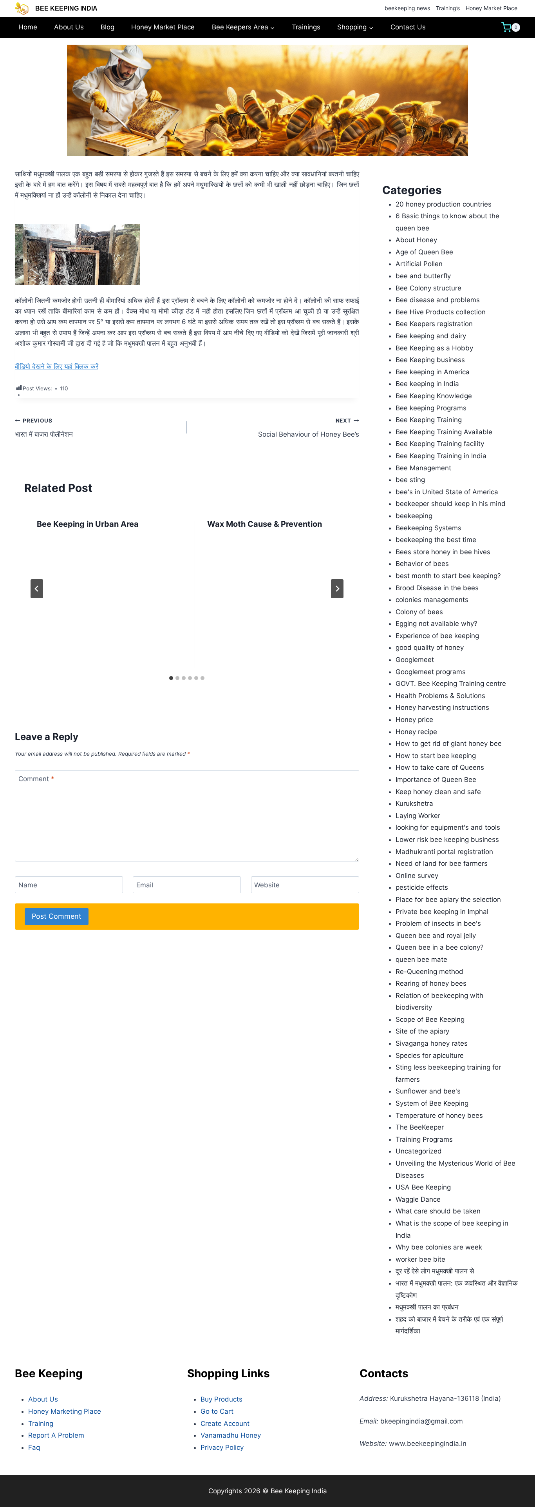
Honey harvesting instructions (442, 707)
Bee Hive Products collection (441, 312)
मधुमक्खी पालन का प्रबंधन (427, 1307)
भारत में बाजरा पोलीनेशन (44, 427)
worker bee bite (420, 1259)
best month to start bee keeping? (448, 576)
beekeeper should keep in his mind (451, 504)
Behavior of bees (422, 564)
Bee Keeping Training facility (440, 444)
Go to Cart (217, 1411)
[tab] (171, 678)
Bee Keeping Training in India (441, 456)
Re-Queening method (429, 972)
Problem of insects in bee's (438, 923)
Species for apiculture (430, 1055)
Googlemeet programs (431, 672)
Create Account (225, 1423)
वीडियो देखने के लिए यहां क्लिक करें (56, 366)
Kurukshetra (414, 803)
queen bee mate (421, 959)
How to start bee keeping (436, 756)
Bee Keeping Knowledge (434, 396)
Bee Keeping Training (429, 420)
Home (27, 27)
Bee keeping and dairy (431, 336)
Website (267, 885)
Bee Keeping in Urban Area (88, 524)
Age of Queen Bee (424, 252)
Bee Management (423, 468)
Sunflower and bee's (428, 1091)
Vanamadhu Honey (231, 1435)
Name (27, 885)
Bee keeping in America (433, 372)
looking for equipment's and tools (448, 827)
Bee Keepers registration (434, 324)
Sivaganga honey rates (432, 1043)
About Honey (416, 240)
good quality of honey (430, 647)
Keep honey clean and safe (438, 792)
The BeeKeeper (420, 1127)
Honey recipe (416, 732)
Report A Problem (56, 1435)
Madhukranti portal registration (444, 852)
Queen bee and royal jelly (436, 935)
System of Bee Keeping (432, 1103)
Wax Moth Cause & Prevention (264, 524)
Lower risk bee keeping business (447, 839)
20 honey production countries (444, 204)
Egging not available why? (436, 623)
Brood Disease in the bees (437, 588)
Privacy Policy (222, 1447)
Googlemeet (415, 660)
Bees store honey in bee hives (443, 552)
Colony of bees (419, 612)
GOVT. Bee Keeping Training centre (451, 683)
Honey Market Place (491, 8)
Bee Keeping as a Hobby (434, 348)
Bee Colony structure (428, 288)
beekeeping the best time (436, 540)
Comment (36, 779)
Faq (34, 1447)
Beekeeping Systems (428, 528)
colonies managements (432, 600)
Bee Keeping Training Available (444, 432)
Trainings (306, 27)
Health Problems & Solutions (440, 696)
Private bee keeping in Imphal (442, 912)
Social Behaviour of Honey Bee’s (308, 427)
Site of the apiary (422, 1031)
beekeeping (414, 516)
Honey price (414, 720)
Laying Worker (418, 816)
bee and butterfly (423, 276)
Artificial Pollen (419, 264)
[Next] (337, 588)
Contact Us (408, 27)
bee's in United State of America (447, 492)
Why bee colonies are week (439, 1247)
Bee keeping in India (427, 384)
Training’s (448, 8)
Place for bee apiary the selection (448, 899)
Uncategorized (419, 1151)
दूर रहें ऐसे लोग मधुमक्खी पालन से (435, 1271)
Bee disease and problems (438, 300)
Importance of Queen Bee (436, 779)
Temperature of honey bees (439, 1115)
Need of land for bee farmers (442, 863)
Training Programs (424, 1139)
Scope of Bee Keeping (430, 1019)
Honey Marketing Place (64, 1411)
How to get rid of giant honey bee (449, 743)
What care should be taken (438, 1211)
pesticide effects (422, 887)
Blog (107, 27)
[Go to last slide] (37, 588)
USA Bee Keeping (423, 1187)
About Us (69, 27)
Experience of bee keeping (437, 636)
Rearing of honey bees (431, 983)
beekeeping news (407, 8)
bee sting (410, 480)
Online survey (417, 876)
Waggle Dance (418, 1199)
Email (144, 885)
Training (40, 1423)
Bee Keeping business (430, 360)
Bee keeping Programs (431, 408)
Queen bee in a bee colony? (440, 947)
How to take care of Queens (440, 767)
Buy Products (221, 1399)
